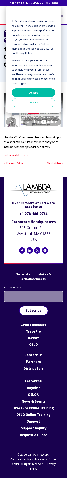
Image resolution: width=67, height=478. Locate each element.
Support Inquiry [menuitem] (33, 428)
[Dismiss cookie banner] (54, 14)
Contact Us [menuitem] (33, 355)
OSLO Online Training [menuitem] (33, 414)
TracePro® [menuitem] (33, 381)
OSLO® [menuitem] (33, 394)
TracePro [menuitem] (33, 331)
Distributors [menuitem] (34, 368)
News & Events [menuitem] (34, 401)
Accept (33, 92)
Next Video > (55, 163)
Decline (33, 102)
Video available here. (16, 155)
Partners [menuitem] (33, 362)
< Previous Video (14, 163)
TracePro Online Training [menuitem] (33, 408)
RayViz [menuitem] (33, 338)
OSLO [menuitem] (33, 344)
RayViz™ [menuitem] (33, 388)
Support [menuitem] (33, 421)
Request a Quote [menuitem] (33, 435)
